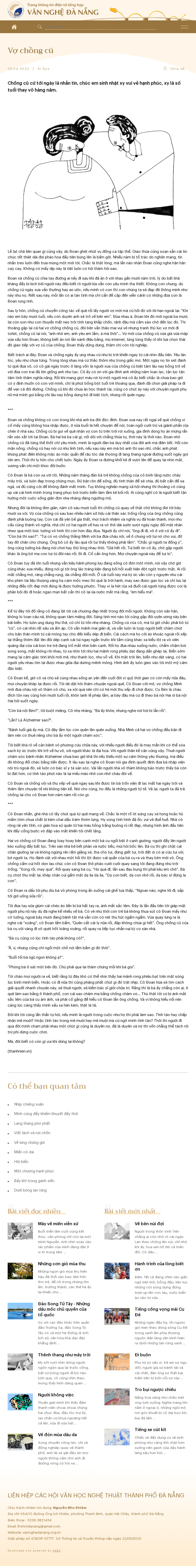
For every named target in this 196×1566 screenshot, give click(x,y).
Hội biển (21, 1162)
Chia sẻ (177, 68)
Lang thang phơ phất (32, 1123)
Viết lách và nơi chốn (32, 1133)
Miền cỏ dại (24, 1152)
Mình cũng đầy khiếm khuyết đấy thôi (46, 1114)
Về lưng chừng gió (29, 1143)
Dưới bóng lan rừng (30, 1190)
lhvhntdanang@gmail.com (39, 1526)
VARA (57, 1551)
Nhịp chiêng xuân (29, 1104)
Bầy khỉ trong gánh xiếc (34, 1181)
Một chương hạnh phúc (34, 1171)
